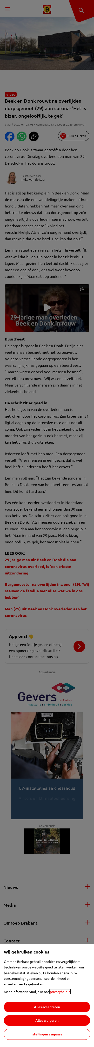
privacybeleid (60, 991)
